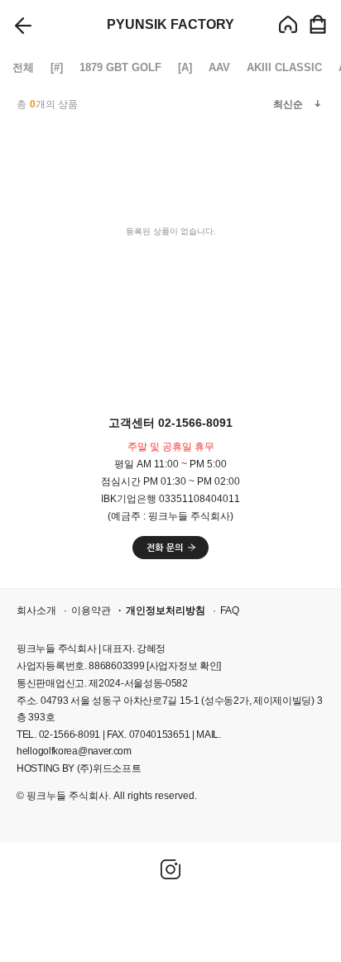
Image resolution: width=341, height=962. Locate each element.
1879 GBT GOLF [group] (120, 67)
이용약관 (91, 610)
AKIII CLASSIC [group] (284, 67)
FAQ (229, 610)
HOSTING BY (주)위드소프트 (79, 768)
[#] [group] (56, 67)
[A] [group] (185, 67)
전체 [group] (23, 67)
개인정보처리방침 (165, 610)
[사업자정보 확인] (183, 666)
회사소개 (36, 610)
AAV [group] (219, 67)
